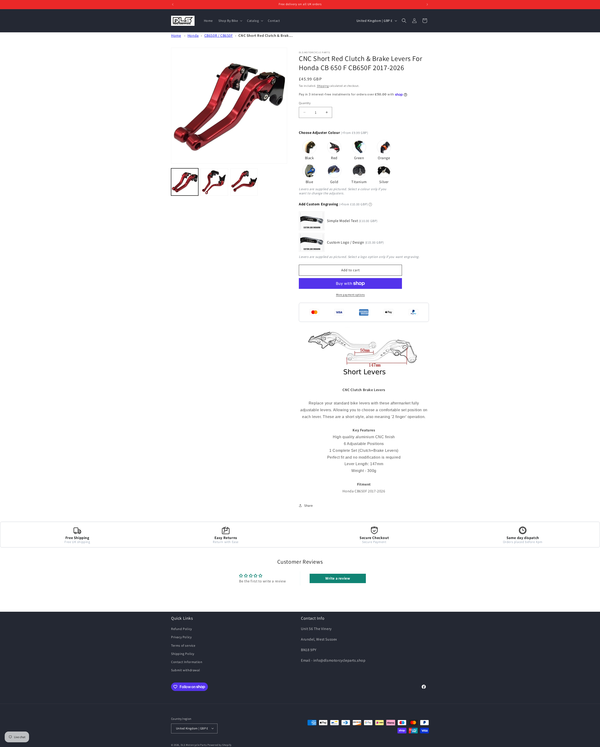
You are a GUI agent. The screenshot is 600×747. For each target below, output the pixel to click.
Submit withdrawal (185, 670)
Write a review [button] (337, 578)
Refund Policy (181, 629)
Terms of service (183, 645)
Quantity (305, 103)
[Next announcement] (427, 4)
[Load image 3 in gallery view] (244, 182)
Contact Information (186, 662)
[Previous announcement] (173, 4)
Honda (193, 35)
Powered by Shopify (219, 744)
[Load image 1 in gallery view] (184, 182)
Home (176, 35)
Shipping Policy (182, 654)
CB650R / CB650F (218, 35)
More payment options (350, 294)
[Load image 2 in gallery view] (214, 182)
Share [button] (308, 505)
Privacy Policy (181, 637)
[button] (230, 21)
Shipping (323, 85)
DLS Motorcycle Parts (194, 744)
